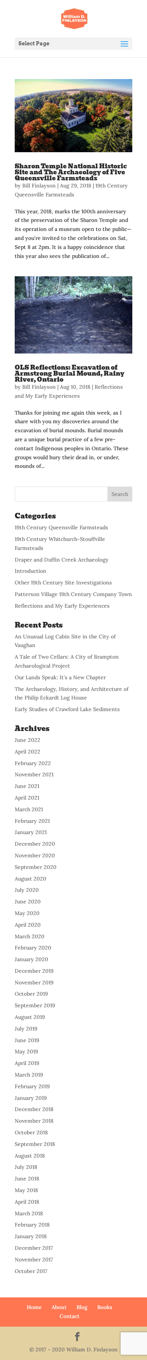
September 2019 (35, 1005)
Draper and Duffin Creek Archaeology (62, 559)
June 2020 (28, 901)
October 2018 (31, 1132)
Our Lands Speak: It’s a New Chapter (60, 677)
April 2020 (28, 924)
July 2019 (26, 1028)
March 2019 (29, 1074)
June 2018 (27, 1178)
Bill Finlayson (39, 185)
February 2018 (32, 1224)
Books (104, 1307)
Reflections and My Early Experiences (62, 605)
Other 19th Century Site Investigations (63, 582)
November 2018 (34, 1120)
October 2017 (31, 1271)
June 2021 (27, 786)
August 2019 (30, 1017)
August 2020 (30, 878)
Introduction (30, 571)
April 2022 (27, 751)
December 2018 (34, 1109)
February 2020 (33, 947)
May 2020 (27, 913)
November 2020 (35, 855)
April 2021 (27, 797)
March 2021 (29, 809)
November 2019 (34, 982)
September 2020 (36, 867)
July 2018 (26, 1167)
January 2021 (31, 832)
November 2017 (34, 1259)
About (59, 1307)
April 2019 (27, 1063)
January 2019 (31, 1098)
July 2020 (27, 890)
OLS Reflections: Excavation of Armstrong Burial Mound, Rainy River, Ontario (69, 373)
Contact (70, 1316)
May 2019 (26, 1051)
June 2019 (27, 1040)
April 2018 (27, 1201)
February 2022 (33, 763)
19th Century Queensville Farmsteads (61, 527)
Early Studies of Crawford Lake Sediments (67, 709)
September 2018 (35, 1144)
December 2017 (34, 1248)
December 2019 (34, 971)
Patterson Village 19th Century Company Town (73, 594)
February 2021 (32, 821)
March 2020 (29, 936)
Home (34, 1307)
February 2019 (32, 1086)
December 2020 (35, 843)
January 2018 (31, 1236)
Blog (82, 1307)
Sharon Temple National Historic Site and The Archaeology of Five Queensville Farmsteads (71, 172)
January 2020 (31, 959)
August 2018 (30, 1155)
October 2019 (31, 993)
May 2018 (26, 1190)
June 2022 (27, 740)
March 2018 (29, 1213)
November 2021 (34, 774)
